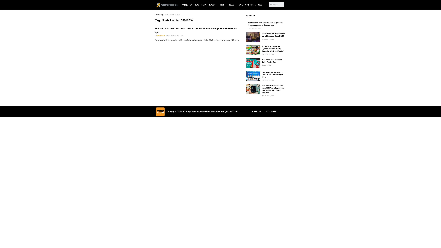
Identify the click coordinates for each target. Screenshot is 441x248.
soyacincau (161, 36)
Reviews (212, 5)
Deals (203, 5)
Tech (222, 5)
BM (191, 5)
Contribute (250, 5)
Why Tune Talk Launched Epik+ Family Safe (272, 60)
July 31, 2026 (267, 65)
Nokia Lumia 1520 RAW (172, 15)
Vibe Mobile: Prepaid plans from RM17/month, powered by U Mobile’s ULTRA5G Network (273, 89)
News (197, 5)
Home (157, 15)
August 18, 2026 (268, 54)
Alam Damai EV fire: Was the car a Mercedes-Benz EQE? (273, 34)
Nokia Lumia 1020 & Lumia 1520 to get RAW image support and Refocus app (196, 30)
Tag (162, 15)
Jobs (260, 5)
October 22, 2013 (173, 36)
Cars (241, 5)
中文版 (185, 5)
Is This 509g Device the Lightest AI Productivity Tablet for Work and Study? (273, 48)
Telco (231, 5)
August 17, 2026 (268, 39)
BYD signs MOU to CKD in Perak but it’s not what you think (272, 74)
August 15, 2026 (268, 96)
